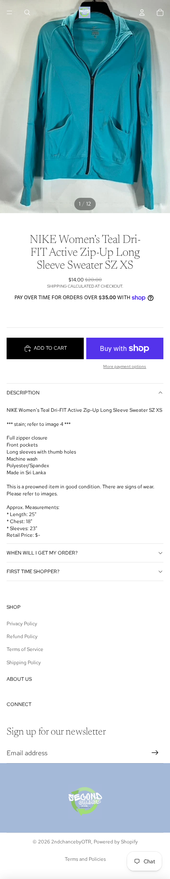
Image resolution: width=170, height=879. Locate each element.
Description (23, 392)
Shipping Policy (24, 662)
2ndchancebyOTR (71, 841)
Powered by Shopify (116, 841)
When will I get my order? (42, 553)
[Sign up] (155, 753)
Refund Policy (22, 636)
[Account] (142, 12)
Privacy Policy (22, 623)
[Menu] (9, 12)
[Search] (27, 12)
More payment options (124, 366)
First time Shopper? (33, 571)
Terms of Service (25, 649)
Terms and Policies (85, 859)
